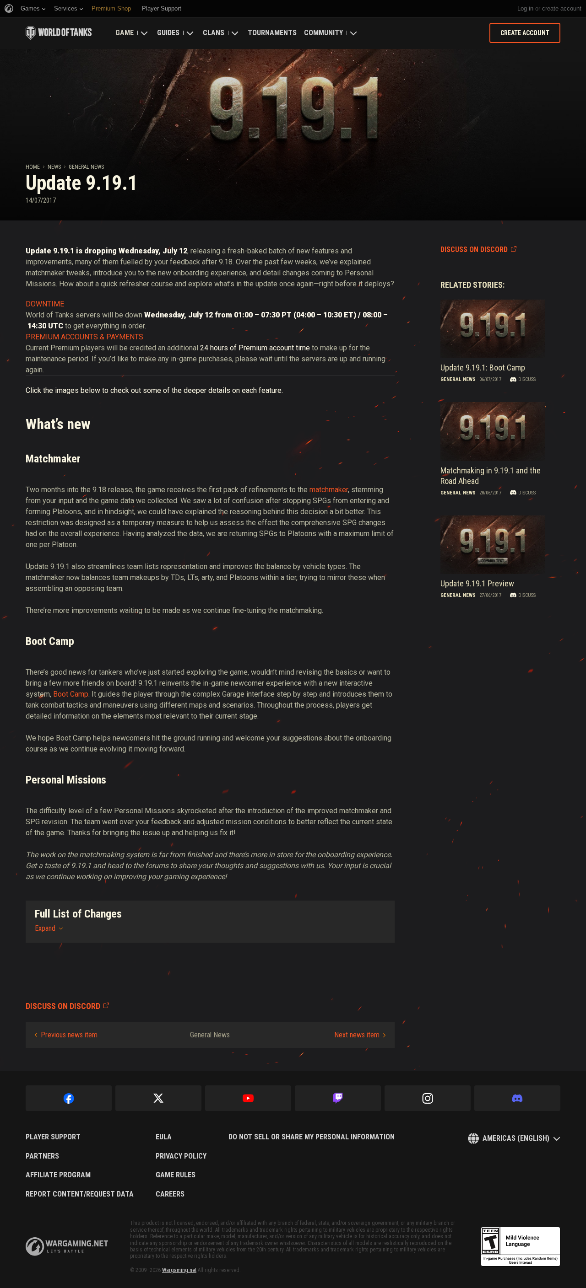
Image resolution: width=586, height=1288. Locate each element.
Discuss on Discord (474, 249)
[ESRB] (520, 1247)
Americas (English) (516, 1138)
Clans (213, 32)
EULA (164, 1137)
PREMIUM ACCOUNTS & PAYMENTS (84, 337)
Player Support (53, 1137)
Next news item (357, 1034)
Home (33, 167)
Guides (168, 32)
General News (86, 167)
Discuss (527, 379)
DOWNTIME (45, 304)
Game (124, 32)
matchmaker (328, 489)
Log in (525, 8)
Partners (42, 1156)
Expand (45, 928)
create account (561, 8)
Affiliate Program (58, 1175)
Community (323, 32)
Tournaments (272, 32)
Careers (170, 1194)
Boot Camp (70, 694)
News (54, 167)
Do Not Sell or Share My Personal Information (311, 1137)
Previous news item (69, 1034)
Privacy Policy (181, 1156)
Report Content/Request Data (80, 1194)
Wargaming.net (179, 1270)
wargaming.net (67, 1246)
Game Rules (175, 1175)
